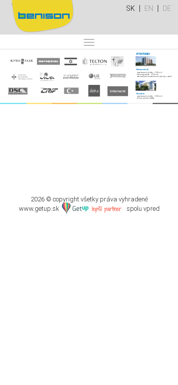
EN (148, 8)
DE (167, 8)
